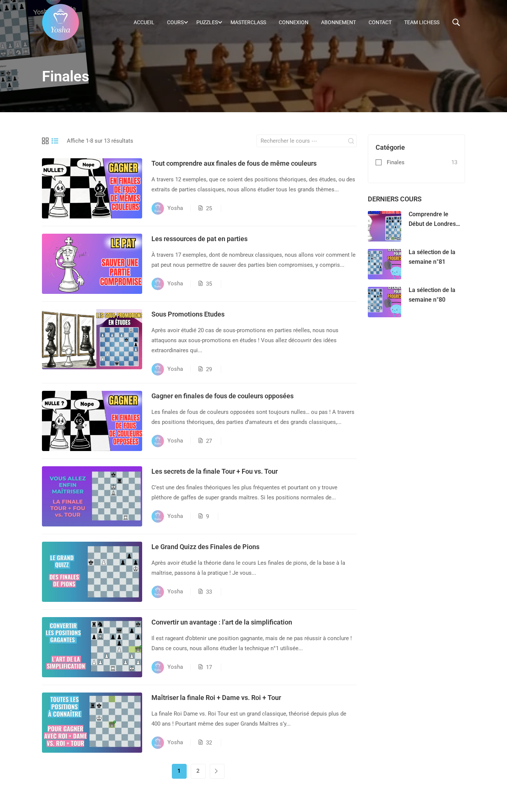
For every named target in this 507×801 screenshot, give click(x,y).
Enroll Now (92, 188)
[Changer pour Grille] (45, 140)
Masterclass (248, 22)
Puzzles (207, 22)
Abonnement (338, 22)
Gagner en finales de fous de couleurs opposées (222, 396)
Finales (396, 162)
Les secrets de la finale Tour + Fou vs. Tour (214, 471)
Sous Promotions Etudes (188, 314)
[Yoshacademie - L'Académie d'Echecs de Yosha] (60, 22)
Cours (175, 22)
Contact (380, 22)
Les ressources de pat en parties (199, 239)
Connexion (293, 22)
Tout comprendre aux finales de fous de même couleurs (234, 163)
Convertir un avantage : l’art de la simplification (221, 622)
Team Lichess (421, 22)
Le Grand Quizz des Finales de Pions (205, 547)
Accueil (144, 22)
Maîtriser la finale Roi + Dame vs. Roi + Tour (216, 697)
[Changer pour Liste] (55, 140)
